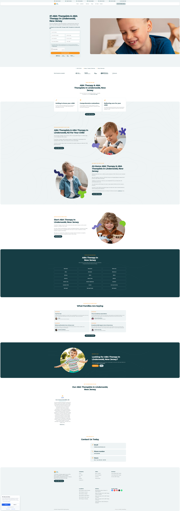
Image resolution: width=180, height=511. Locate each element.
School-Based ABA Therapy (116, 473)
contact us (120, 190)
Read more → (62, 424)
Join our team (58, 236)
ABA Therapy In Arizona (83, 492)
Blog (80, 476)
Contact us (95, 365)
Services (87, 3)
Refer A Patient (98, 473)
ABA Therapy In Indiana (83, 493)
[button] (82, 4)
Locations (81, 3)
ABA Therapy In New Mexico (84, 495)
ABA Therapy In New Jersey (84, 497)
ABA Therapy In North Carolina (84, 490)
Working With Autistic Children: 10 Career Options (101, 491)
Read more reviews (90, 335)
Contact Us (81, 480)
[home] (56, 4)
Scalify (120, 509)
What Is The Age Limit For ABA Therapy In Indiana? (102, 497)
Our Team (97, 3)
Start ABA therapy (90, 114)
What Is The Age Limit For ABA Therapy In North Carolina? (102, 494)
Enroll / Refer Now (121, 3)
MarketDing (124, 509)
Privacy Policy (55, 46)
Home (77, 3)
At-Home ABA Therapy (115, 476)
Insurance (97, 476)
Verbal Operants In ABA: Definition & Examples (101, 502)
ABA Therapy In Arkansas (83, 498)
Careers (101, 3)
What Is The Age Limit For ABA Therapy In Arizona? (102, 499)
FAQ (101, 365)
